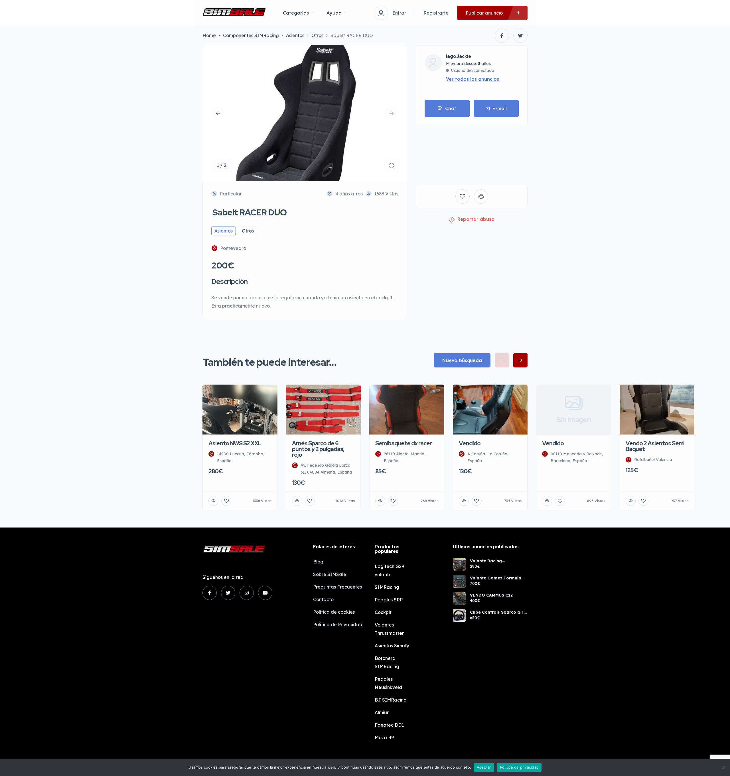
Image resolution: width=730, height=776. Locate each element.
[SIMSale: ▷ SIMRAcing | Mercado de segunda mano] (234, 13)
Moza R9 (384, 737)
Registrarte (436, 13)
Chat (450, 108)
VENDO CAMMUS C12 (491, 595)
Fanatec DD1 (389, 725)
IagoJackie (458, 56)
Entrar (399, 13)
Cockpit (383, 612)
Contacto (323, 599)
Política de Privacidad (337, 624)
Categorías (296, 13)
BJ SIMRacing (391, 700)
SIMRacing (387, 587)
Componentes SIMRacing (251, 35)
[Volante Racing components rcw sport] (459, 564)
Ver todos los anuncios (472, 79)
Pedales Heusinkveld (388, 683)
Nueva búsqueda (462, 360)
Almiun (382, 712)
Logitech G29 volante (389, 570)
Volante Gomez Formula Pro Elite (495, 578)
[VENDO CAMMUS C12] (459, 598)
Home (209, 35)
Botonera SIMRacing (387, 662)
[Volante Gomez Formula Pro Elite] (459, 581)
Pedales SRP (389, 600)
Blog (318, 562)
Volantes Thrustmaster (389, 629)
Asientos (295, 35)
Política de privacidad (519, 767)
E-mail (499, 108)
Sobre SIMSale (329, 574)
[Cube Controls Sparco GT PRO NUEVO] (459, 615)
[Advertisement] (472, 151)
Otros (317, 35)
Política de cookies (334, 612)
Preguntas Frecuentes (337, 587)
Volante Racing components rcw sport (494, 561)
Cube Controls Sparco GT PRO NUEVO (497, 612)
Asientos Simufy (392, 645)
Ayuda (334, 13)
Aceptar (484, 767)
